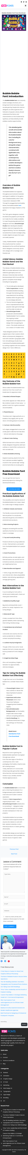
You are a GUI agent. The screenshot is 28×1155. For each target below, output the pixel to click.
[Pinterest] (9, 961)
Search (24, 1024)
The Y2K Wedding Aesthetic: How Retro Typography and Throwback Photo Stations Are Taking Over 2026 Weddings (14, 984)
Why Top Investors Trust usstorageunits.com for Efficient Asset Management (12, 1002)
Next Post (14, 854)
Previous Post (14, 849)
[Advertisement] (14, 47)
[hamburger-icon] (25, 5)
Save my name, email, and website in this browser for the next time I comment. (13, 919)
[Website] (14, 911)
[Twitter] (5, 961)
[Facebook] (1, 961)
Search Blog (4, 1021)
